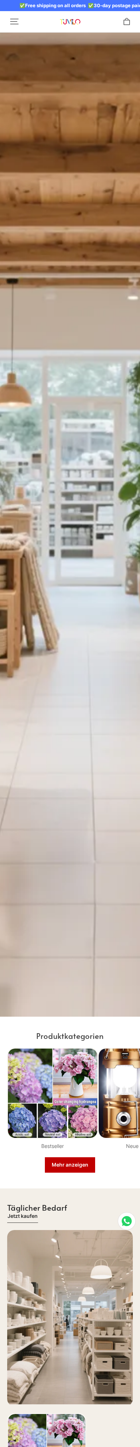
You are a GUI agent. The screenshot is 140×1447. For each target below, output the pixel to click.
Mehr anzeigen (70, 1165)
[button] (14, 21)
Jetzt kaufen (23, 1216)
